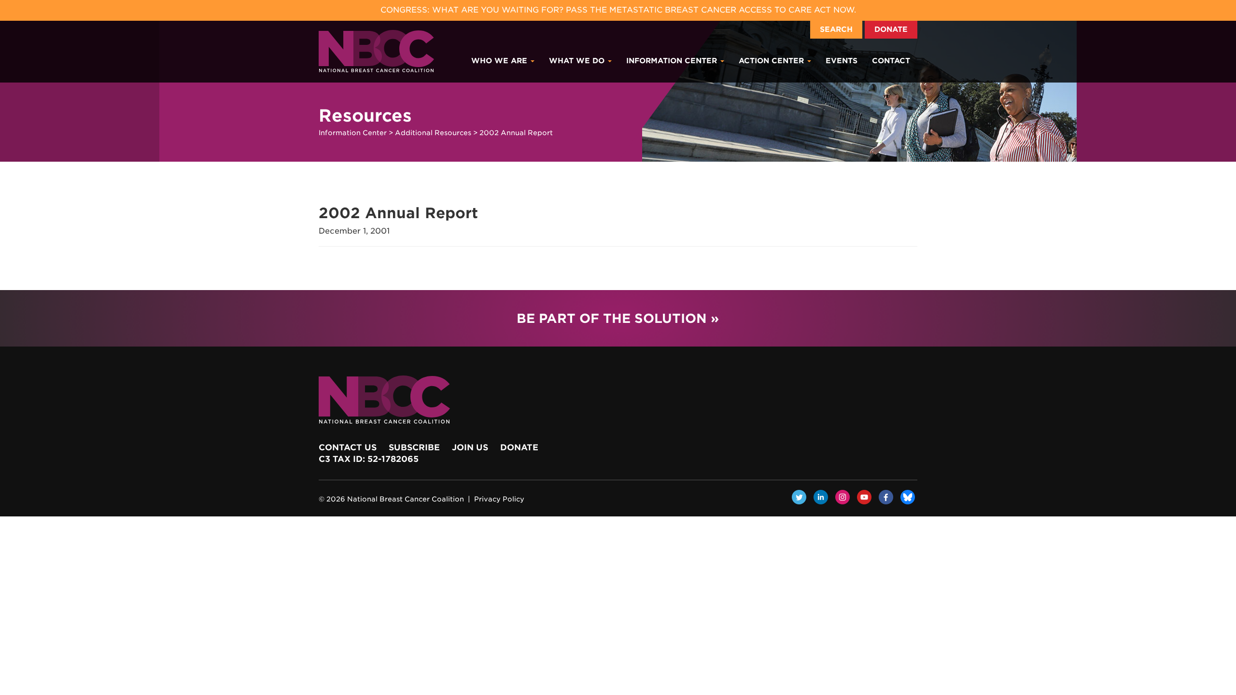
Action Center (772, 60)
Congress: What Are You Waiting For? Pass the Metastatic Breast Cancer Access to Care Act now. (618, 9)
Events (841, 60)
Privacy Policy (499, 499)
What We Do (578, 60)
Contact (891, 60)
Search (836, 29)
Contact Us (348, 447)
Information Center (672, 60)
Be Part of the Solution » (618, 318)
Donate (891, 29)
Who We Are (500, 60)
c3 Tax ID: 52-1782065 (369, 459)
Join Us (470, 447)
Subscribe (414, 447)
